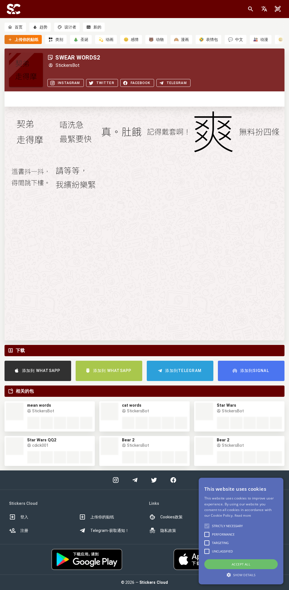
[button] (264, 9)
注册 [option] (24, 530)
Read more (243, 515)
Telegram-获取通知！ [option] (109, 530)
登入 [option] (24, 517)
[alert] (241, 531)
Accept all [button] (241, 564)
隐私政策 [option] (168, 530)
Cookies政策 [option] (171, 517)
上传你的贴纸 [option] (102, 517)
